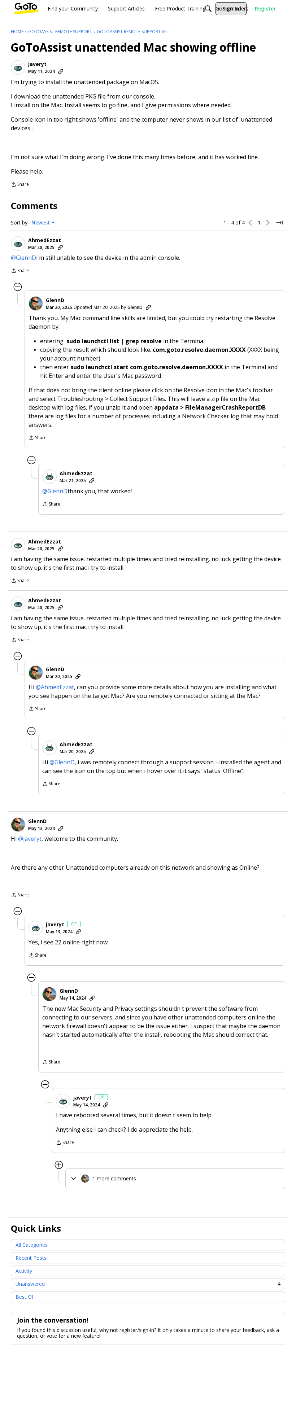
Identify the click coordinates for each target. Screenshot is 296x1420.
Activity (24, 1270)
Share (20, 185)
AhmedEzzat (44, 240)
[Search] (208, 8)
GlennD (55, 300)
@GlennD (23, 258)
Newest (40, 222)
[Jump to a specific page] (279, 222)
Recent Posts (31, 1257)
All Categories (32, 1244)
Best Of (25, 1296)
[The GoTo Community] (26, 8)
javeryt (37, 64)
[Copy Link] (60, 71)
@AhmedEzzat (55, 687)
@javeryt (30, 839)
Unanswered (148, 1283)
